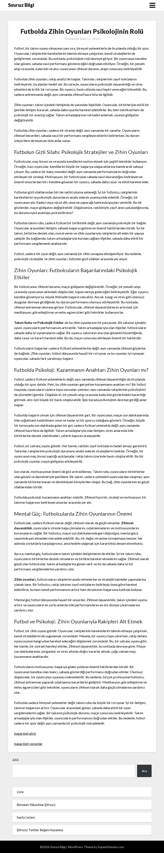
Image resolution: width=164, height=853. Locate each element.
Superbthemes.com (111, 847)
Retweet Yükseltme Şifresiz (36, 805)
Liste (20, 792)
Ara (15, 760)
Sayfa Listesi (26, 817)
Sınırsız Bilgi (21, 5)
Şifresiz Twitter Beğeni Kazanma (40, 830)
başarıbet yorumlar (28, 744)
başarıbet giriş (25, 733)
